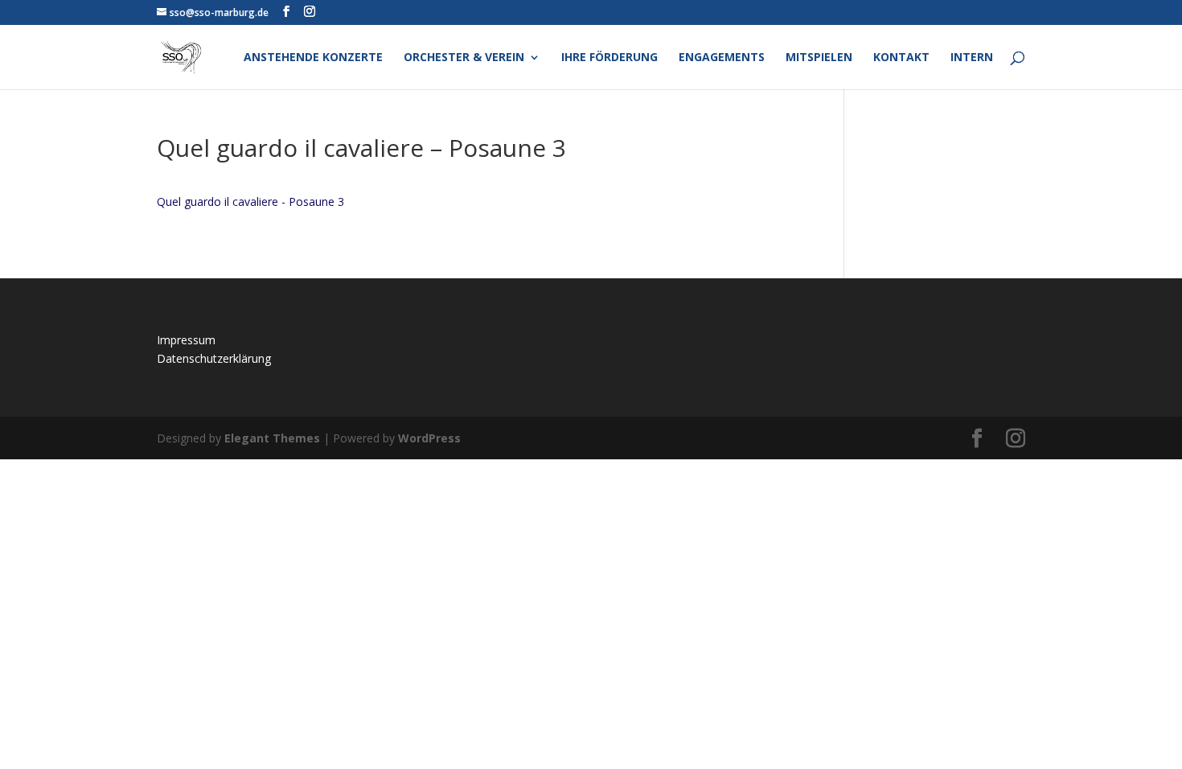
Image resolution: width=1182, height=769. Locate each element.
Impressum (186, 339)
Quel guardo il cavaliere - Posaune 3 (250, 201)
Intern (971, 57)
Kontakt (901, 57)
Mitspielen (819, 57)
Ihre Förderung (609, 57)
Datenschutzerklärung (214, 358)
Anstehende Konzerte (313, 57)
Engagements (722, 57)
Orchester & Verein (464, 57)
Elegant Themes (272, 438)
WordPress (429, 438)
